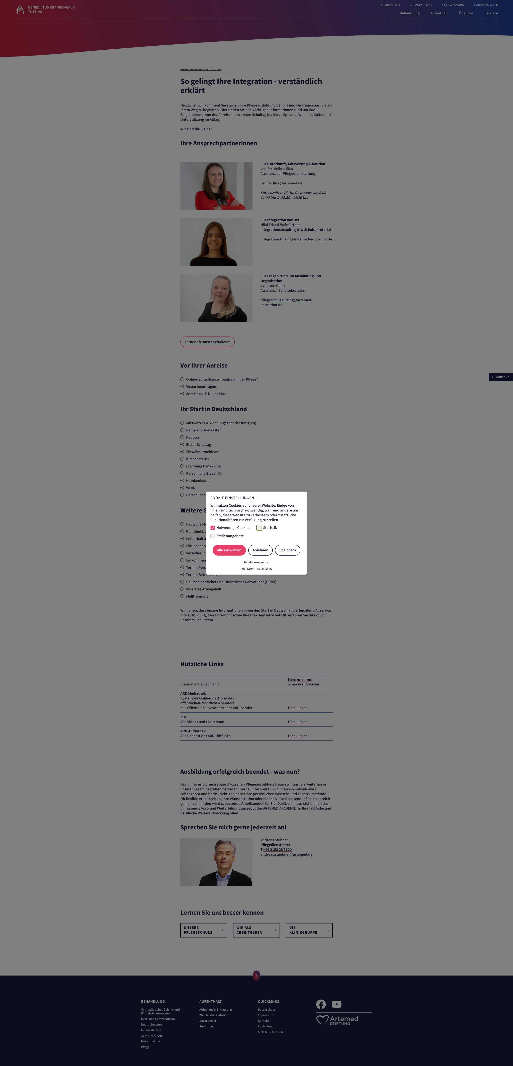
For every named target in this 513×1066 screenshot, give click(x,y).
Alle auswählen (229, 550)
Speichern (287, 550)
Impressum (247, 569)
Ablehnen (260, 550)
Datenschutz (264, 569)
